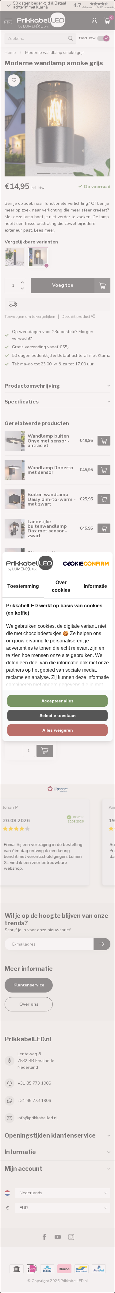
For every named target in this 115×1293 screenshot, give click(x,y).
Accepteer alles (57, 700)
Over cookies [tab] (61, 586)
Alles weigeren (57, 730)
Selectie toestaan (58, 715)
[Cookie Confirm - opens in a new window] (86, 563)
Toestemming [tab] (23, 586)
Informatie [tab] (95, 586)
